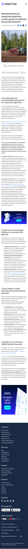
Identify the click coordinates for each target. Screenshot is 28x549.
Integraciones (5, 436)
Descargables (5, 452)
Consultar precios (6, 434)
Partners (3, 491)
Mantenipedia (5, 459)
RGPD (17, 530)
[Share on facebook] (21, 25)
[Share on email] (26, 25)
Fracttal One (4, 430)
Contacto (4, 493)
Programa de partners (7, 440)
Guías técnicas (5, 454)
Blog (2, 450)
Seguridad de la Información (9, 536)
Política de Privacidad (7, 530)
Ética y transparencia (7, 485)
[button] (3, 72)
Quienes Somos (5, 482)
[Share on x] (23, 25)
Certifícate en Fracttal (7, 468)
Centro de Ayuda (6, 471)
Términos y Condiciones (8, 524)
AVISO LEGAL (4, 533)
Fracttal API (4, 475)
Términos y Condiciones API (9, 527)
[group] (14, 73)
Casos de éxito (5, 438)
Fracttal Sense (5, 432)
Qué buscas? (5, 7)
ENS (21, 536)
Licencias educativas (7, 442)
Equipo (3, 487)
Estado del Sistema (6, 473)
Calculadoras (5, 461)
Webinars (4, 457)
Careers (3, 489)
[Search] (25, 10)
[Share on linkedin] (18, 25)
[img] (21, 72)
